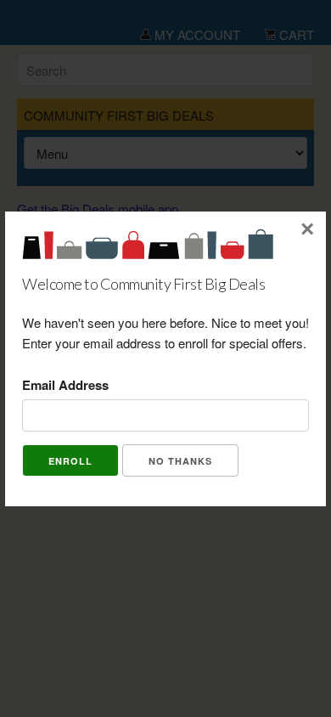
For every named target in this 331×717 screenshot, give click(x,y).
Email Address (65, 384)
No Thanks (180, 460)
